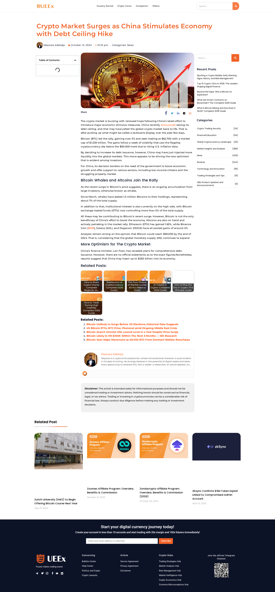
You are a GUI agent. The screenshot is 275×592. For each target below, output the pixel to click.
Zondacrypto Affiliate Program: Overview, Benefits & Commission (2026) (161, 492)
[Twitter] (43, 574)
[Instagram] (48, 574)
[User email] (84, 373)
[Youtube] (58, 574)
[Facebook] (53, 574)
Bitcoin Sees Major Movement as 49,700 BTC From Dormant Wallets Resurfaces (138, 339)
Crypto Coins (124, 6)
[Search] (236, 6)
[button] (75, 60)
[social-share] (167, 113)
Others (156, 6)
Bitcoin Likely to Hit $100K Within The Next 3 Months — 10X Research (132, 335)
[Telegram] (38, 574)
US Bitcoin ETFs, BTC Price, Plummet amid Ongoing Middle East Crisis (132, 328)
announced (168, 124)
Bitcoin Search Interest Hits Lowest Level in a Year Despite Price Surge (132, 332)
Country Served (105, 6)
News (130, 45)
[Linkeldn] (63, 574)
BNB (91, 228)
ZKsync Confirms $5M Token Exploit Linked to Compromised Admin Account (215, 494)
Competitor (142, 6)
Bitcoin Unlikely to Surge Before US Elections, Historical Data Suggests (132, 324)
